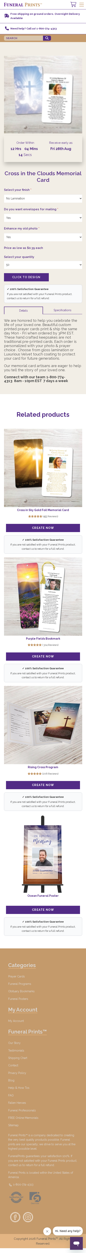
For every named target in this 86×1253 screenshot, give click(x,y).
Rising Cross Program (43, 767)
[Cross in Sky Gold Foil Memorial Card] (43, 468)
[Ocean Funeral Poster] (43, 853)
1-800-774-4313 (22, 1184)
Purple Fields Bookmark (43, 638)
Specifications (62, 310)
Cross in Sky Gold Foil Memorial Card (43, 510)
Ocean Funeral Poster (43, 895)
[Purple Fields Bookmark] (43, 596)
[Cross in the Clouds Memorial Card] (43, 94)
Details (23, 310)
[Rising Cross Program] (43, 725)
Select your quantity (19, 257)
